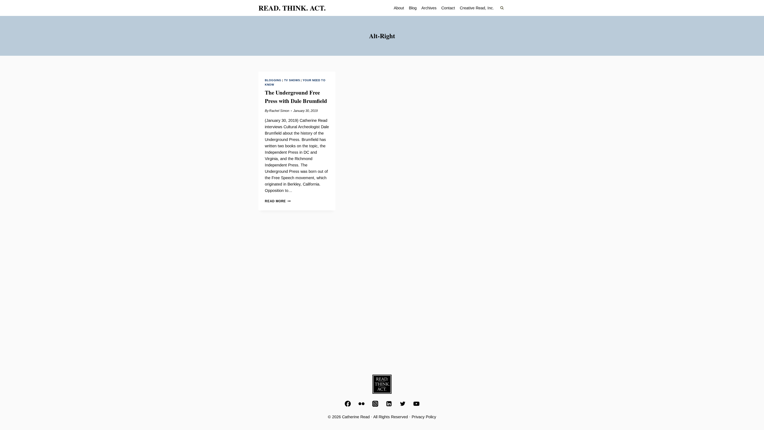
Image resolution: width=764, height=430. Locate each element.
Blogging (273, 80)
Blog (413, 8)
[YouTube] (416, 404)
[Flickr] (361, 404)
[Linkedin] (389, 404)
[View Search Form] (502, 8)
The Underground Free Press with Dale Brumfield (296, 96)
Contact (448, 8)
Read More (278, 201)
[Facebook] (348, 404)
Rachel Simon (279, 110)
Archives (429, 8)
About (399, 8)
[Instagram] (375, 404)
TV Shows (292, 80)
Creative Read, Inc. (477, 8)
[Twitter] (403, 404)
